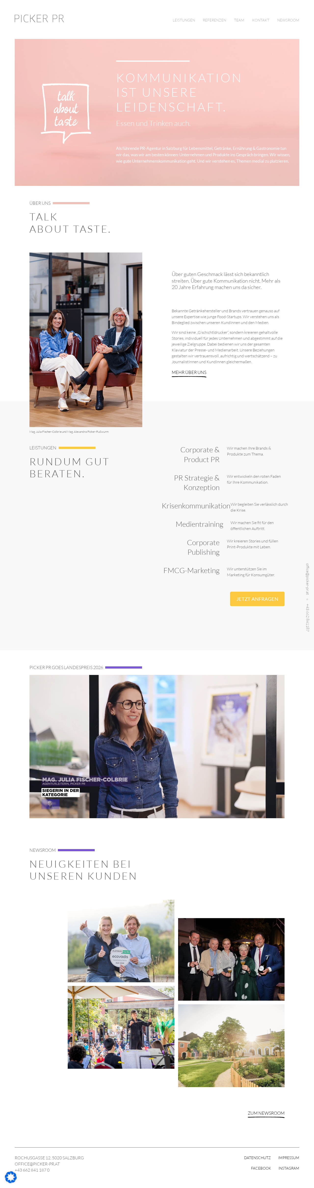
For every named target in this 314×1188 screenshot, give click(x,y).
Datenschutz (257, 1157)
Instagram (288, 1168)
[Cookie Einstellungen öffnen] (11, 1181)
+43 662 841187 (307, 618)
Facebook (261, 1168)
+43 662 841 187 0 (32, 1170)
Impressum (288, 1157)
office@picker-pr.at (307, 579)
